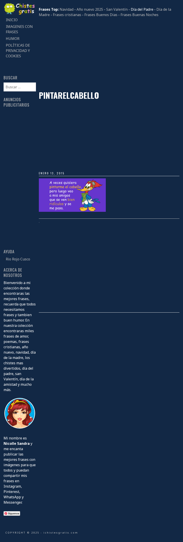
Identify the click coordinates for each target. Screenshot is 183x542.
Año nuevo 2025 (90, 9)
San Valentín (117, 9)
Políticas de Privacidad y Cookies (18, 50)
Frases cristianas (67, 14)
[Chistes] (20, 13)
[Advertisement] (109, 54)
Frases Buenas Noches (139, 14)
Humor (12, 38)
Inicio (12, 19)
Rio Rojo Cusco (18, 259)
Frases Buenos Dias (100, 14)
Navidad (66, 9)
